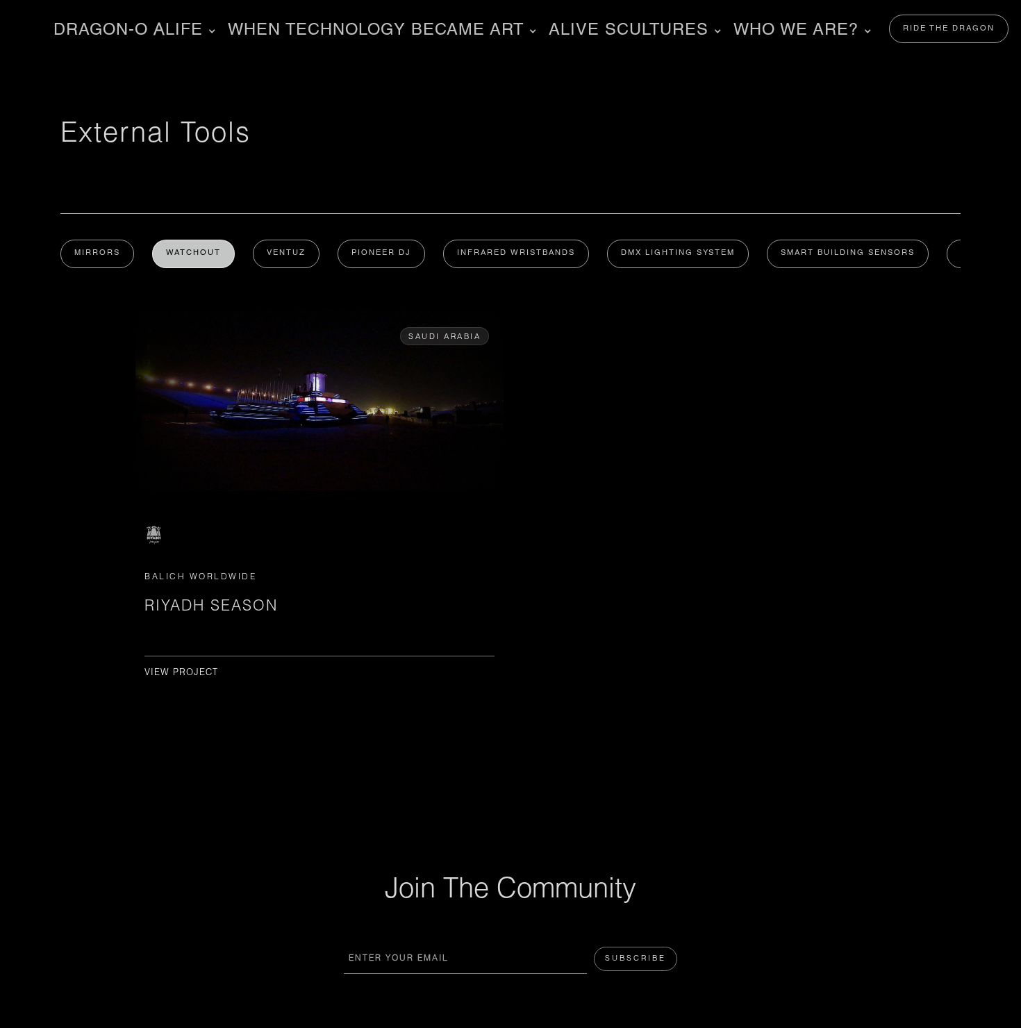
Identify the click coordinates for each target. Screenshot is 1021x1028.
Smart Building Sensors (848, 253)
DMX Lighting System (678, 253)
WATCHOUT (193, 253)
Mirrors (97, 253)
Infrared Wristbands (516, 253)
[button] (132, 31)
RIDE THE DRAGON (949, 29)
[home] (14, 29)
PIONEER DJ (381, 253)
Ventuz (286, 253)
